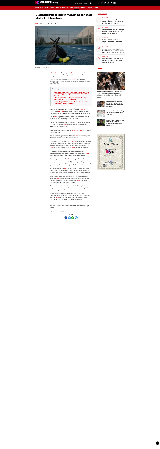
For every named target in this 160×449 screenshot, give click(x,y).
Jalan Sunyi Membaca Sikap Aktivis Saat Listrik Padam (115, 111)
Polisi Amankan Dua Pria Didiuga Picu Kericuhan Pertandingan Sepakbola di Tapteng (113, 31)
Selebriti (83, 8)
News (41, 8)
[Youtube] (105, 3)
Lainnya (89, 8)
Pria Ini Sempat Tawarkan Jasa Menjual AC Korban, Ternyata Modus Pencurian (112, 60)
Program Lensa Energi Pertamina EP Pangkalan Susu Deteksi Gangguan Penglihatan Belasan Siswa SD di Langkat (71, 93)
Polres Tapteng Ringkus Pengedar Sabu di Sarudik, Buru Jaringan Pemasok (112, 41)
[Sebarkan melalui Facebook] (65, 217)
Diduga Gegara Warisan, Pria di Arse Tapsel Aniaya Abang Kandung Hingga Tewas (71, 102)
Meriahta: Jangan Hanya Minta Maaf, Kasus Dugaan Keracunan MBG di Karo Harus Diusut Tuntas (113, 50)
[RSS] (111, 3)
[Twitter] (103, 3)
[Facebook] (100, 3)
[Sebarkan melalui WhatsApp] (72, 217)
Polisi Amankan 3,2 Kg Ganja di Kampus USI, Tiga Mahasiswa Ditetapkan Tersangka (70, 98)
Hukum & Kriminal (49, 8)
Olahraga (69, 8)
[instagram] (108, 3)
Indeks (96, 8)
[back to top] (157, 443)
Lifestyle (76, 8)
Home (37, 8)
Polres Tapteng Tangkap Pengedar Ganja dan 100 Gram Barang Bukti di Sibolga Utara (112, 21)
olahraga (61, 111)
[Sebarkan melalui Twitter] (69, 217)
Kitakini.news (55, 73)
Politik (58, 8)
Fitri (36, 24)
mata (65, 124)
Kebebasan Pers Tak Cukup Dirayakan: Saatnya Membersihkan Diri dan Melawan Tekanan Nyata (115, 122)
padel (71, 73)
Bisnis (63, 8)
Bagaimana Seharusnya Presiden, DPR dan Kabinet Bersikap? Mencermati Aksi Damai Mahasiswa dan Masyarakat (115, 105)
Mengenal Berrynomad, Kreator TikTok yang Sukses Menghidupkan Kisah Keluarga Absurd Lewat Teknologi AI (110, 93)
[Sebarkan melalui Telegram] (76, 217)
